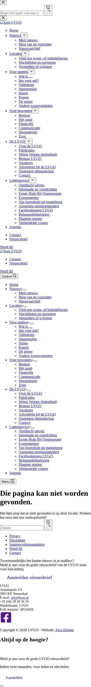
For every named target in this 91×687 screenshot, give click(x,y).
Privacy (15, 536)
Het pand (25, 368)
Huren (23, 343)
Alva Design (64, 630)
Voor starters (18, 322)
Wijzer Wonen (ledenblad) (38, 402)
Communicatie (29, 377)
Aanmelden (13, 678)
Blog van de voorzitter (35, 297)
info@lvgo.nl (20, 597)
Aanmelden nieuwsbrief (29, 577)
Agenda (15, 473)
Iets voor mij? (29, 331)
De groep (25, 351)
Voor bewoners (20, 360)
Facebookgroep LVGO (36, 456)
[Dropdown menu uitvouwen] (24, 290)
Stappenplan (28, 339)
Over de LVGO (30, 393)
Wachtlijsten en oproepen (37, 314)
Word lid (6, 271)
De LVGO (17, 389)
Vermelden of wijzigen (35, 318)
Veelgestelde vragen (33, 469)
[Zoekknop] (48, 525)
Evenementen (29, 444)
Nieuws (15, 289)
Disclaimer (17, 540)
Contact (15, 259)
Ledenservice (19, 427)
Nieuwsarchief (29, 301)
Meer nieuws (28, 293)
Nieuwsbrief (18, 263)
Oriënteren (26, 335)
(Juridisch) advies (31, 431)
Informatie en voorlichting (38, 435)
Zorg (22, 385)
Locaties (15, 305)
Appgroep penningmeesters (39, 452)
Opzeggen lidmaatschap (36, 418)
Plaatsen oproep (30, 464)
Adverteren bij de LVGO (37, 414)
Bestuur (24, 364)
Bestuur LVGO (30, 406)
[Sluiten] (2, 686)
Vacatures (26, 410)
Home (13, 285)
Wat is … (25, 326)
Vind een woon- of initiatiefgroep (43, 310)
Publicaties (27, 398)
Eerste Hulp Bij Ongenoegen (40, 439)
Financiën (26, 372)
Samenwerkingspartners (27, 544)
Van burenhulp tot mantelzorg (40, 448)
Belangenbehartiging (34, 460)
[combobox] (21, 527)
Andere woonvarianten (35, 356)
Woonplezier (28, 381)
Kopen (24, 347)
